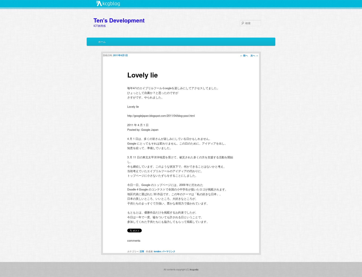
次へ (254, 55)
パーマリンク (168, 251)
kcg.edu (194, 269)
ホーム (102, 41)
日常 (142, 251)
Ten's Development (119, 20)
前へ (244, 55)
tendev (157, 251)
